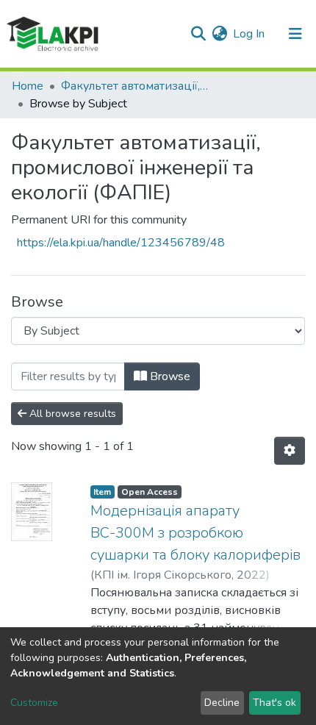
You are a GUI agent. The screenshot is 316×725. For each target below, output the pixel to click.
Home (27, 86)
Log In (249, 34)
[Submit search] (198, 34)
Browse (168, 376)
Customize (34, 703)
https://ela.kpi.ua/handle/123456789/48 (121, 243)
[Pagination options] (289, 451)
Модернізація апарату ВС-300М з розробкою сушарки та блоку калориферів (195, 533)
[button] (219, 34)
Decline (222, 703)
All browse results (71, 414)
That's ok (274, 703)
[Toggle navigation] (295, 34)
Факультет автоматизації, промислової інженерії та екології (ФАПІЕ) (134, 86)
